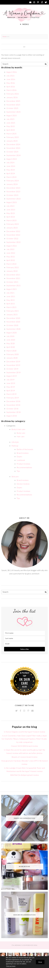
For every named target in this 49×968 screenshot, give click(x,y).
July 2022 (10, 249)
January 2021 (12, 314)
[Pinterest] (38, 2)
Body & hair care (18, 429)
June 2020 (10, 340)
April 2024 (10, 173)
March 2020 (11, 351)
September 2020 (13, 329)
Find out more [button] (10, 966)
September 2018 (13, 412)
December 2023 (13, 188)
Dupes (19, 456)
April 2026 (10, 86)
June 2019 (10, 383)
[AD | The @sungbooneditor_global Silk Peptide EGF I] (25, 956)
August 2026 (11, 72)
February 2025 (12, 137)
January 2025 (12, 141)
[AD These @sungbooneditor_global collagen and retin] (3, 956)
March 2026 (11, 90)
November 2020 (13, 322)
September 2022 (13, 242)
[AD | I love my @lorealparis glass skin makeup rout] (46, 956)
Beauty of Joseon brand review (24, 757)
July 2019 (10, 379)
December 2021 (13, 275)
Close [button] (40, 962)
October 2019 (12, 369)
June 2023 (10, 209)
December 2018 (13, 401)
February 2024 (12, 180)
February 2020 (12, 354)
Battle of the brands (25, 449)
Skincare (15, 476)
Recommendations (24, 467)
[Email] (30, 2)
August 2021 (11, 289)
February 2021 (12, 311)
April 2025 (10, 130)
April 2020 (10, 347)
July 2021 (10, 293)
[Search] (46, 64)
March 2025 (11, 133)
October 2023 (12, 195)
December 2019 (13, 361)
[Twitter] (45, 2)
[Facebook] (42, 2)
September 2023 (13, 199)
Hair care (20, 436)
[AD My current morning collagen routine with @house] (10, 956)
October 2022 (12, 238)
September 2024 (13, 155)
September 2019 (13, 372)
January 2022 (12, 271)
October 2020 (12, 325)
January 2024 (12, 184)
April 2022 (10, 260)
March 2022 (11, 264)
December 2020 (13, 318)
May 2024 (10, 170)
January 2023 (12, 228)
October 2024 (12, 152)
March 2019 (11, 394)
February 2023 (12, 224)
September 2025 (13, 112)
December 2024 (13, 144)
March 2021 (11, 307)
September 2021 (13, 285)
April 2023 (10, 217)
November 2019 (13, 365)
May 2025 (10, 126)
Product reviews (23, 464)
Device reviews (23, 484)
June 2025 (10, 123)
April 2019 (10, 390)
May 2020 (10, 343)
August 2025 (11, 115)
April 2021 (10, 303)
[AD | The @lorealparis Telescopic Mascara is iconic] (17, 956)
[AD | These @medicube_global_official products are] (39, 956)
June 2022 (10, 253)
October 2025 (12, 108)
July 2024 (10, 162)
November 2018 (13, 405)
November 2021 (13, 278)
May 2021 (10, 300)
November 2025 (13, 105)
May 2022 (10, 256)
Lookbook (21, 460)
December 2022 (13, 231)
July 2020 (10, 336)
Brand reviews (23, 453)
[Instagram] (34, 2)
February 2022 (12, 267)
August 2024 (11, 159)
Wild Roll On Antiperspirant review (24, 775)
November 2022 (13, 235)
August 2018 (11, 416)
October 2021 (12, 282)
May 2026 (10, 83)
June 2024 (10, 166)
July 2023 (10, 206)
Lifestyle (15, 442)
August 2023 (11, 202)
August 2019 (11, 376)
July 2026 (10, 76)
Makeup (15, 446)
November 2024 (13, 148)
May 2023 (10, 213)
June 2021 (10, 296)
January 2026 (12, 97)
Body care (21, 433)
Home (4, 36)
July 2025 (10, 119)
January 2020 (12, 358)
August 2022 (11, 246)
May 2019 (10, 387)
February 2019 (12, 398)
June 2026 (10, 79)
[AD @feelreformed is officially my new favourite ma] (32, 956)
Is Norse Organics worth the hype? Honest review (24, 732)
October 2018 (12, 408)
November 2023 (13, 191)
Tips (18, 471)
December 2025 (13, 101)
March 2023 (11, 220)
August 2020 (11, 332)
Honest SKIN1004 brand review (24, 746)
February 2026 (12, 94)
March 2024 (11, 177)
